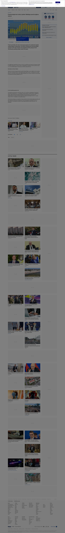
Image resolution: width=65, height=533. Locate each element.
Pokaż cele (58, 4)
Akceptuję (58, 2)
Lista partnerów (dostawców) (31, 4)
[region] (32, 3)
